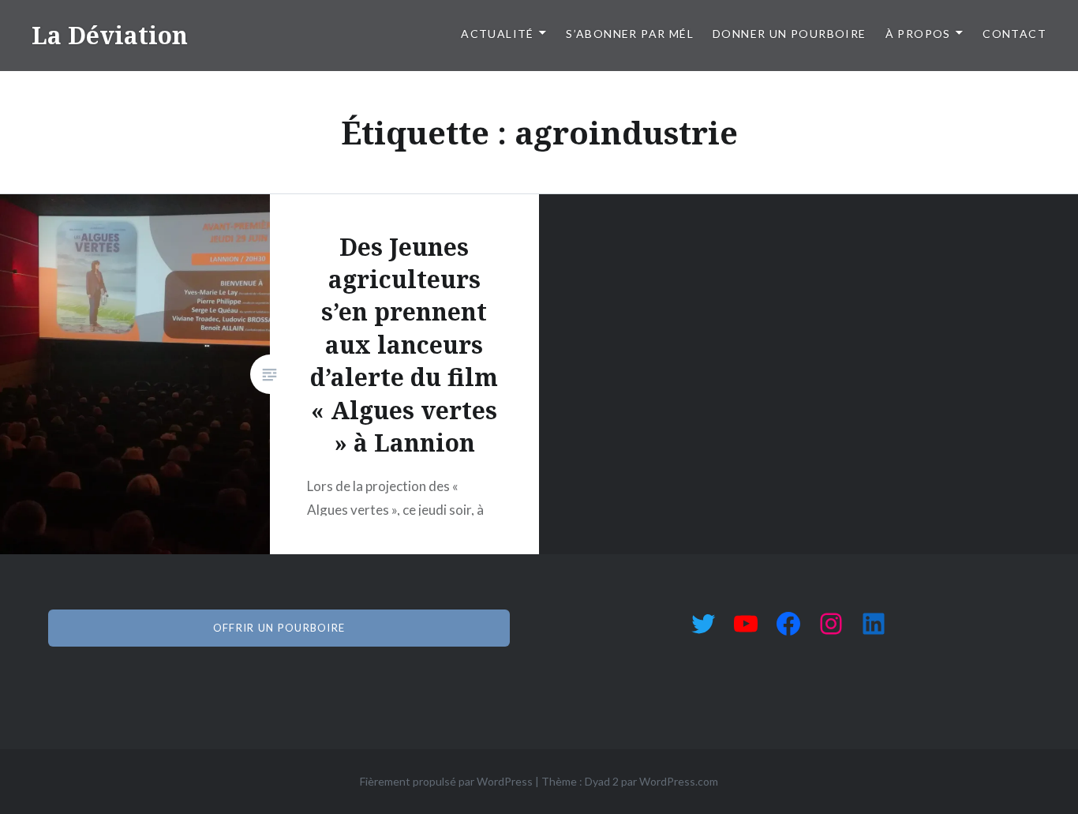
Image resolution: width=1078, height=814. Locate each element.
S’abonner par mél (630, 33)
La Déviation (110, 35)
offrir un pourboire (279, 627)
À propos (918, 33)
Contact (1014, 33)
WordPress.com (678, 781)
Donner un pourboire (790, 33)
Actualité (497, 33)
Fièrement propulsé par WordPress (446, 781)
